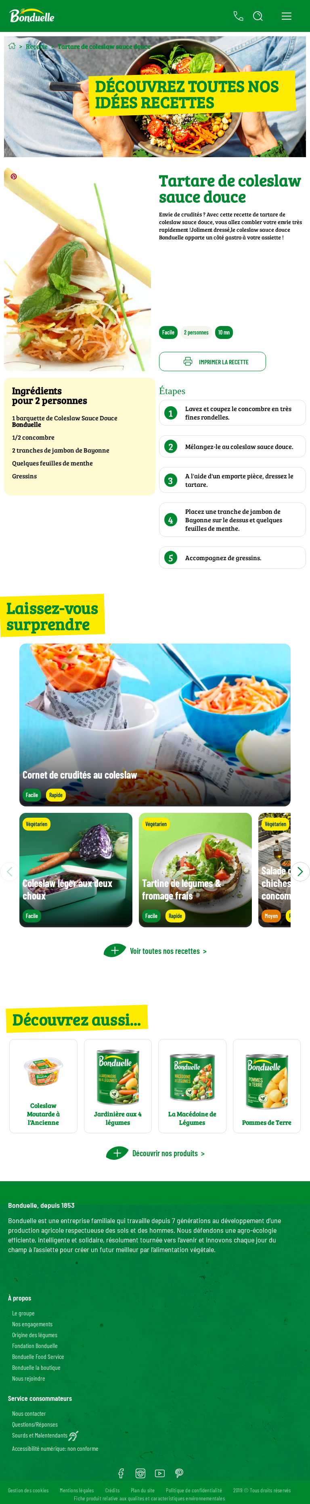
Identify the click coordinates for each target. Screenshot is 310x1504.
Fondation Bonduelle (35, 1345)
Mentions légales (77, 1490)
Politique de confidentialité (194, 1490)
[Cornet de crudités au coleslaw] (155, 802)
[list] (155, 872)
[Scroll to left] (9, 871)
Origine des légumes (34, 1334)
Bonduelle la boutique (36, 1367)
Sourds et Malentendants (39, 1435)
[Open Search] (258, 16)
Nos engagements (32, 1323)
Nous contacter (29, 1413)
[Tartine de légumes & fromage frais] (195, 923)
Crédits (112, 1490)
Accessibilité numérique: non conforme (55, 1448)
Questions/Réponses (35, 1424)
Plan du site (143, 1490)
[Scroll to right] (300, 871)
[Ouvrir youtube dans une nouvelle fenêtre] (160, 1476)
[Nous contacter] (238, 16)
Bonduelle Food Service (38, 1356)
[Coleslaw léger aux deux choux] (75, 923)
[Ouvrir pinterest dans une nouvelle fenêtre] (179, 1476)
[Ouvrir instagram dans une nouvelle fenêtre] (140, 1476)
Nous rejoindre (28, 1378)
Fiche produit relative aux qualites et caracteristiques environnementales (149, 1498)
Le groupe (23, 1313)
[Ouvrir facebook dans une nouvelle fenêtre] (121, 1476)
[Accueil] (12, 46)
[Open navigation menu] (286, 16)
